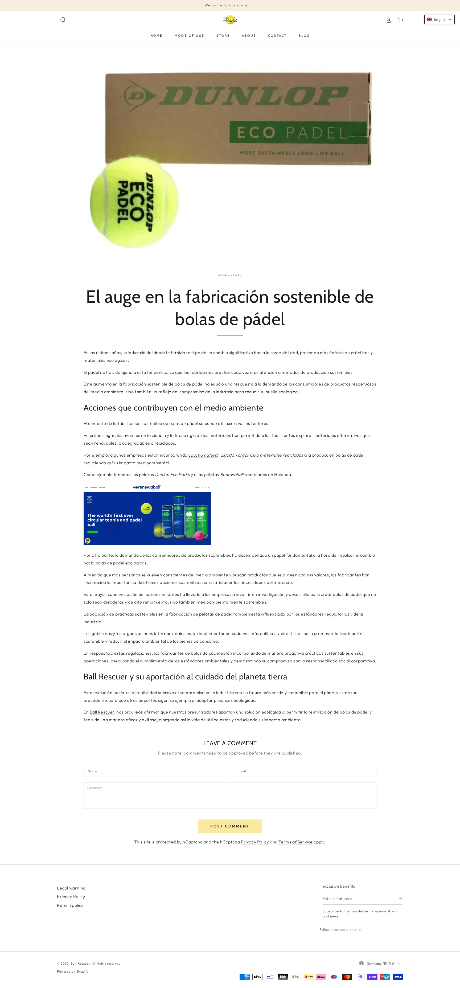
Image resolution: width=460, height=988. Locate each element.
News (235, 275)
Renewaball (232, 474)
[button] (63, 20)
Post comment (230, 826)
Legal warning (71, 888)
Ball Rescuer (102, 712)
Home (222, 275)
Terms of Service (295, 841)
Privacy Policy (255, 841)
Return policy (70, 905)
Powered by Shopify (73, 971)
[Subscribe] (400, 898)
